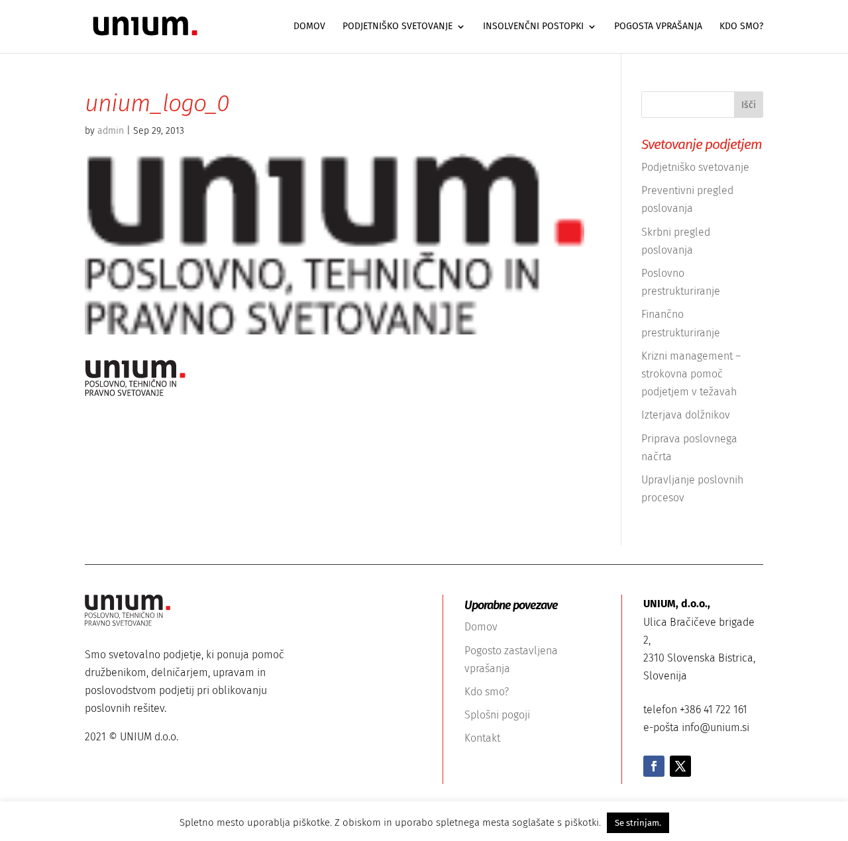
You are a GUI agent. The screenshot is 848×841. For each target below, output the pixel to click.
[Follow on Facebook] (653, 766)
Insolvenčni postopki (533, 27)
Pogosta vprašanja (658, 27)
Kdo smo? (741, 27)
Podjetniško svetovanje (397, 27)
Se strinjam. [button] (638, 823)
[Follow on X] (680, 766)
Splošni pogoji (497, 715)
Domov (309, 27)
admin (110, 130)
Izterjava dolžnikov (685, 415)
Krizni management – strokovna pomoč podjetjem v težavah (691, 374)
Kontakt (482, 738)
